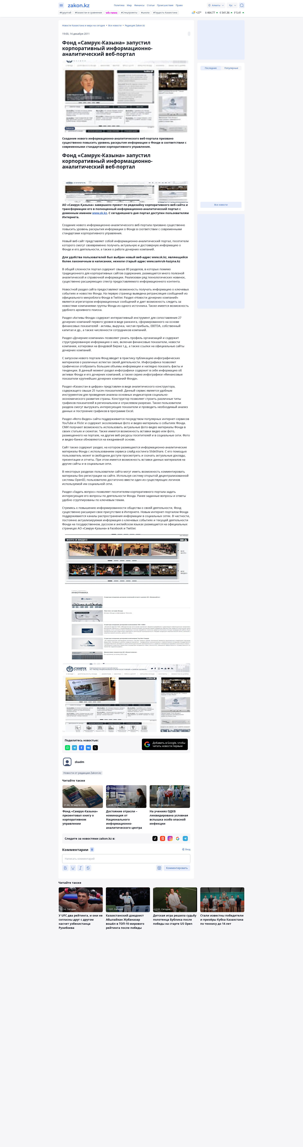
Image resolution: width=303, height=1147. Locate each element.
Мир (129, 5)
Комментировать (177, 868)
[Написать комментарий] (126, 858)
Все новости (115, 25)
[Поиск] (242, 5)
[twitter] (95, 748)
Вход (187, 849)
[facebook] (81, 748)
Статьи (150, 5)
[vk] (88, 748)
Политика (119, 5)
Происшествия (165, 5)
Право (179, 5)
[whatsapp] (67, 748)
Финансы (139, 5)
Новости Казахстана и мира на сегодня (83, 25)
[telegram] (74, 748)
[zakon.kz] (78, 5)
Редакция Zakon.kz (135, 25)
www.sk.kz (99, 213)
